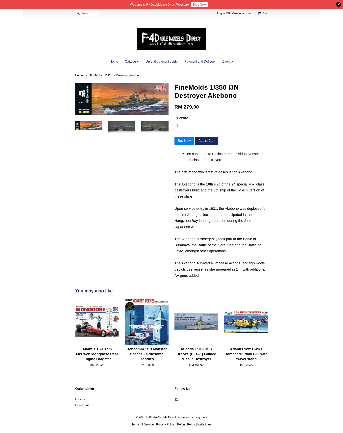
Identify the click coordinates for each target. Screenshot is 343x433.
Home (114, 61)
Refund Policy (186, 424)
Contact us (82, 405)
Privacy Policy (165, 424)
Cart (265, 13)
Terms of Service (143, 424)
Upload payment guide (162, 61)
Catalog (131, 61)
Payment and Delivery (200, 61)
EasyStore (200, 417)
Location (80, 399)
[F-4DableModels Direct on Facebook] (176, 400)
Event (226, 61)
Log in (221, 13)
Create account (241, 13)
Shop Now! (199, 4)
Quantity (181, 118)
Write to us (204, 424)
